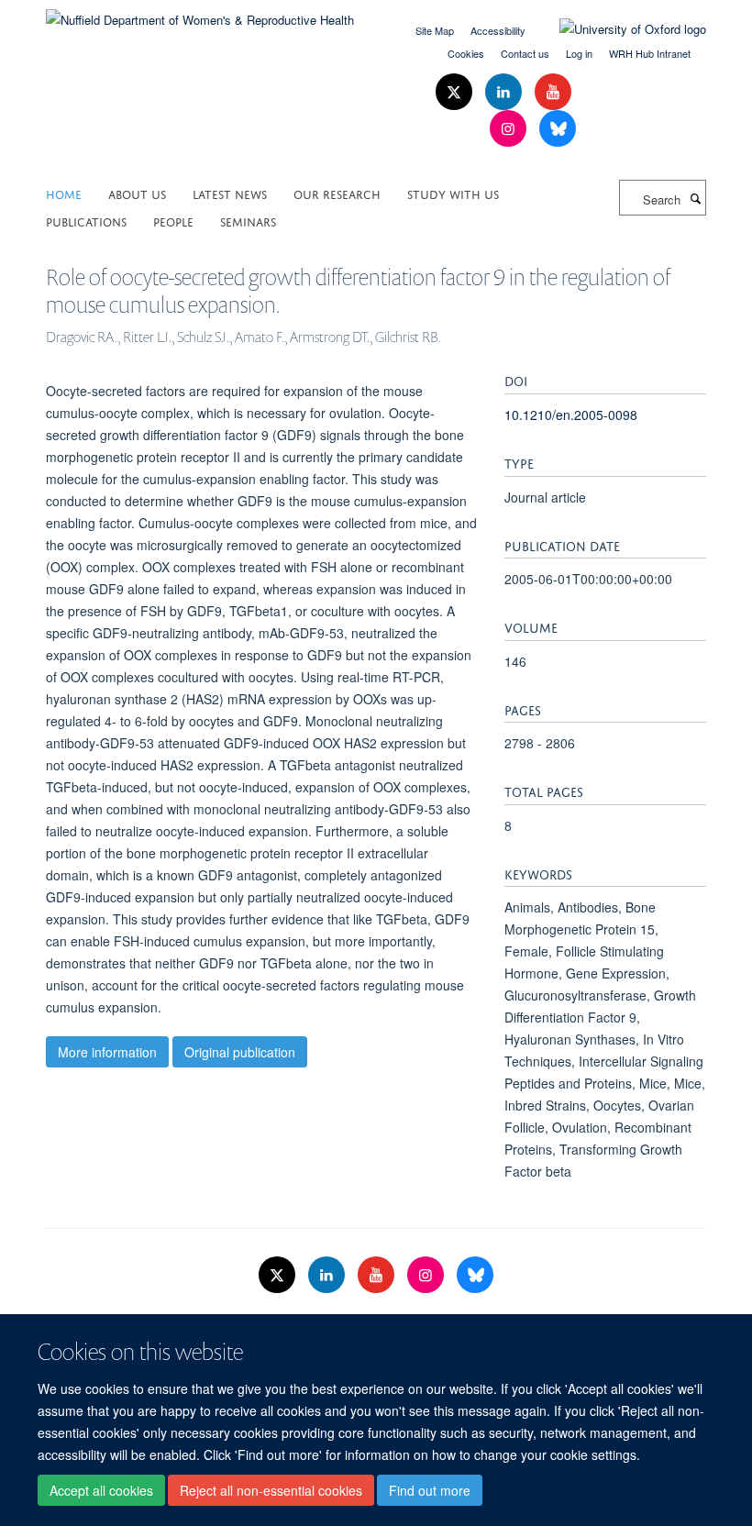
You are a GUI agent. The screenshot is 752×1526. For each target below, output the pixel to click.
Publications (86, 220)
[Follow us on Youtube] (553, 92)
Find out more (429, 1490)
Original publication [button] (239, 1052)
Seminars (248, 220)
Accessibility (497, 30)
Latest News (230, 193)
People (173, 220)
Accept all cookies (101, 1490)
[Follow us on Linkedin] (505, 92)
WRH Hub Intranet (650, 53)
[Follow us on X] (456, 92)
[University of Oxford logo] (619, 29)
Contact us (525, 53)
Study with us (453, 193)
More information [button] (107, 1052)
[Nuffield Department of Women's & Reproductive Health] (200, 13)
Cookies (466, 53)
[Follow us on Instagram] (510, 129)
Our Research (337, 193)
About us (137, 193)
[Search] (695, 198)
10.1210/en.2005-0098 (570, 414)
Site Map (434, 30)
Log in (579, 53)
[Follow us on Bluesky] (557, 129)
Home (64, 193)
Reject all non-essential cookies (271, 1490)
